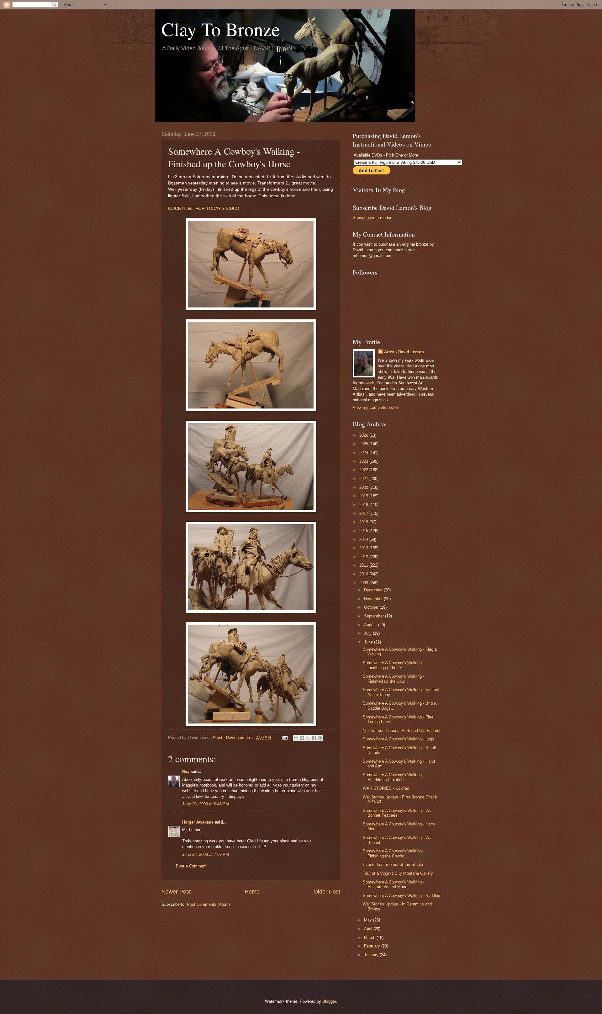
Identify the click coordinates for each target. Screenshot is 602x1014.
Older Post (327, 892)
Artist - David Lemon (404, 352)
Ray (185, 771)
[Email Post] (284, 737)
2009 (364, 582)
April (368, 928)
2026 (364, 435)
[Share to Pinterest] (320, 738)
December (374, 590)
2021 (364, 478)
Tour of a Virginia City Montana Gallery (398, 873)
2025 (364, 443)
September (374, 616)
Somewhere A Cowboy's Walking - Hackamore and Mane (393, 884)
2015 (364, 530)
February (372, 946)
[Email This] (296, 738)
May (368, 920)
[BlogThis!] (302, 738)
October (372, 607)
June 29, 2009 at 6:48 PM (205, 804)
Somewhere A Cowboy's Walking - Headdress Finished (393, 777)
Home (252, 892)
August (371, 624)
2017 (364, 513)
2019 (364, 496)
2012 (364, 556)
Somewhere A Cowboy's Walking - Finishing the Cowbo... (393, 853)
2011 (364, 565)
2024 (364, 452)
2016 (364, 522)
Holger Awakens (198, 822)
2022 (364, 469)
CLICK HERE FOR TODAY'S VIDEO (203, 208)
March (370, 937)
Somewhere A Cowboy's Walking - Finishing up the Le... (393, 665)
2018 (364, 504)
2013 (364, 548)
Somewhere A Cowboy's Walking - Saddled (401, 895)
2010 (364, 574)
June (369, 642)
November (374, 598)
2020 (364, 487)
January (372, 955)
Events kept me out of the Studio (393, 864)
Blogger (329, 1001)
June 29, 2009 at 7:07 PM (205, 854)
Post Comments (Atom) (208, 904)
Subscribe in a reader (372, 217)
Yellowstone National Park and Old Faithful (401, 730)
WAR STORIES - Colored (386, 788)
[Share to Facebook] (314, 738)
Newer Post (176, 892)
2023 (364, 461)
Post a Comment (191, 866)
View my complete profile (376, 407)
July (368, 633)
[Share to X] (308, 738)
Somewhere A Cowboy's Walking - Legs (398, 739)
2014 (364, 539)
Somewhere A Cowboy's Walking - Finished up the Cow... (393, 678)
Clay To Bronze (220, 28)
